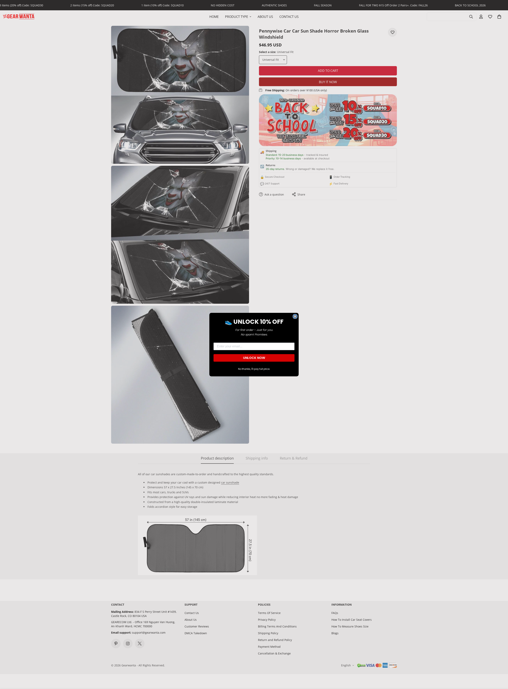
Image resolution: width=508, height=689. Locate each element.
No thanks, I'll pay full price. (254, 369)
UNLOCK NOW (254, 358)
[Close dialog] (295, 316)
